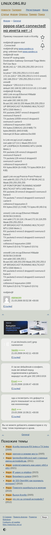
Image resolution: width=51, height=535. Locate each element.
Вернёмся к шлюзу (22, 476)
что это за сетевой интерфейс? (28, 499)
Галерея (16, 10)
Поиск (41, 14)
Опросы (23, 14)
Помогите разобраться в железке (29, 488)
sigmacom (16, 297)
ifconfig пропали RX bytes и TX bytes (31, 446)
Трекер (33, 14)
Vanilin (14, 350)
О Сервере (7, 517)
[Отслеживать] (42, 45)
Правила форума (20, 517)
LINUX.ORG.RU (13, 3)
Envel (14, 381)
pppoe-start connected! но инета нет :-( (24, 28)
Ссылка (8, 306)
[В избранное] (42, 37)
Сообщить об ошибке (11, 522)
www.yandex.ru (26, 48)
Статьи (5, 14)
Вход (45, 10)
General (17, 21)
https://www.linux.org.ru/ (12, 525)
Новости (6, 10)
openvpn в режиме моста (25, 454)
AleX (13, 409)
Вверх (44, 517)
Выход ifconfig (20, 495)
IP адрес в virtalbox (22, 472)
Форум (14, 14)
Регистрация (33, 10)
